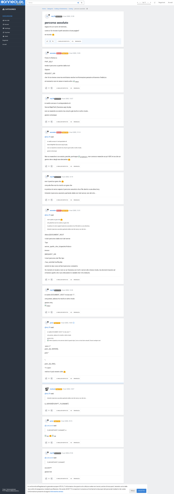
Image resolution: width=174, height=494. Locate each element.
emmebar (53, 53)
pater (51, 323)
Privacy (4, 489)
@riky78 (47, 137)
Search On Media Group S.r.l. (12, 490)
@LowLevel (49, 426)
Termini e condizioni (11, 489)
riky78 (53, 16)
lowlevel (52, 389)
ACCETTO (141, 490)
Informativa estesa (56, 491)
